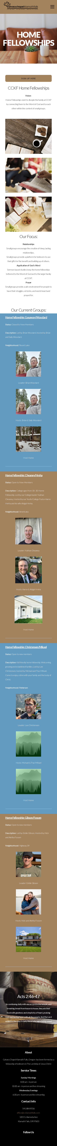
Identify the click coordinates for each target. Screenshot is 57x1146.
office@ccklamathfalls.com (28, 1112)
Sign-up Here (28, 78)
